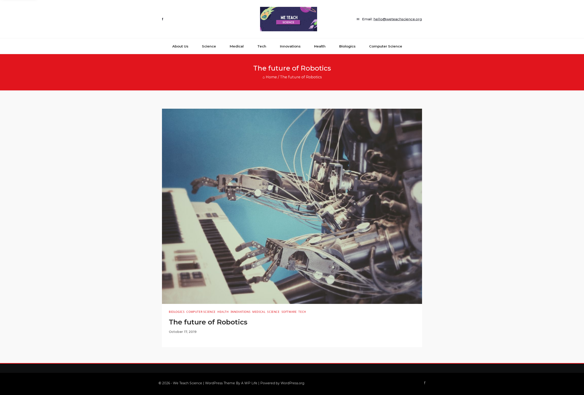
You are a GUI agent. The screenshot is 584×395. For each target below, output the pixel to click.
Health (320, 46)
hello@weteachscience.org (397, 19)
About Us (180, 46)
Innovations (290, 46)
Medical (237, 46)
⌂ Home (270, 77)
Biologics (347, 46)
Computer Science (385, 46)
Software (289, 312)
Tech (261, 46)
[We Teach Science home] (288, 19)
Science (209, 46)
